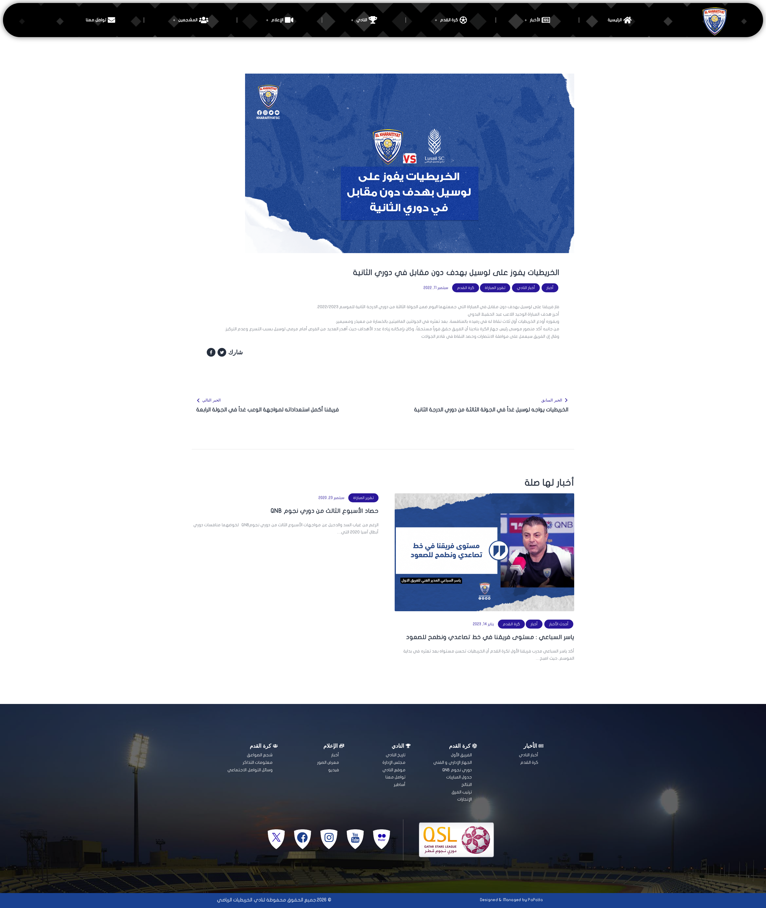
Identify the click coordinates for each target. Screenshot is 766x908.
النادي (361, 20)
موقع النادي (393, 770)
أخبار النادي (526, 288)
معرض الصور (328, 762)
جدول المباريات (459, 777)
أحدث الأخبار (559, 624)
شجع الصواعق (260, 755)
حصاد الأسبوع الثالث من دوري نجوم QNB (325, 511)
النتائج (466, 784)
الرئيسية (615, 20)
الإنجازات (464, 799)
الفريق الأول (461, 755)
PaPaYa (535, 900)
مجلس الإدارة (393, 762)
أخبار (550, 288)
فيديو (333, 770)
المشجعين (187, 20)
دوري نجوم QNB (457, 770)
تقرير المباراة (495, 288)
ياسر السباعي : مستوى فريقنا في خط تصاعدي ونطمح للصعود (490, 637)
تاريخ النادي (395, 755)
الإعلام (277, 20)
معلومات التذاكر (258, 762)
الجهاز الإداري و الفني (452, 762)
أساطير (399, 784)
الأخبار (535, 20)
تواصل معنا (96, 20)
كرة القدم (449, 20)
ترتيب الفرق (462, 792)
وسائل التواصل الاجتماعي (250, 770)
